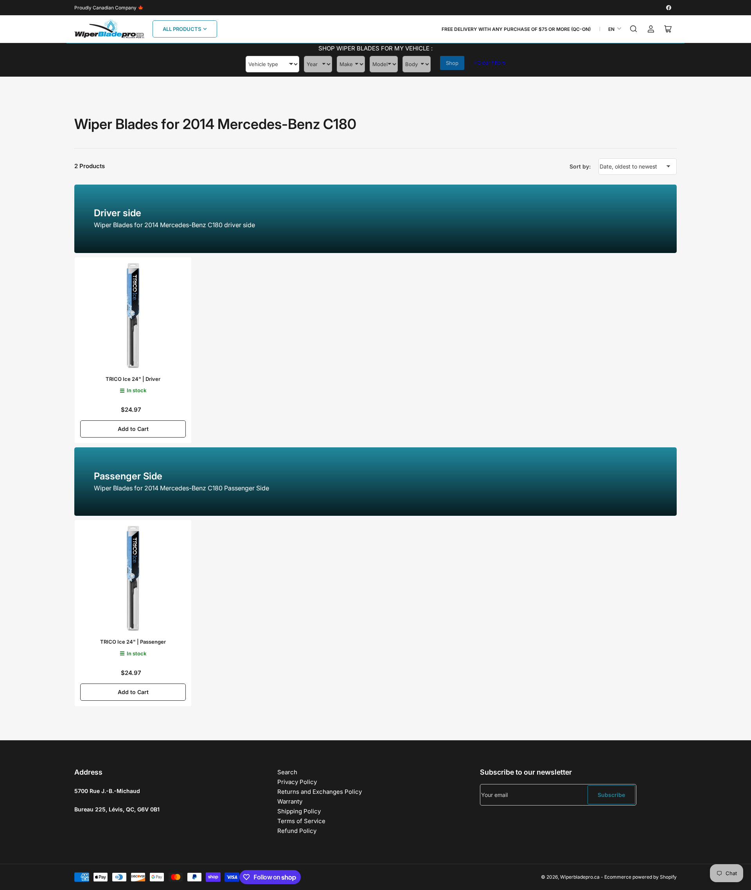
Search (287, 772)
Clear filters (489, 62)
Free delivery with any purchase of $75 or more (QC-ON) (516, 29)
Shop (452, 63)
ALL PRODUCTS (182, 29)
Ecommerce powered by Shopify (640, 877)
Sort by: (580, 166)
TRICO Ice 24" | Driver (133, 379)
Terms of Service (301, 821)
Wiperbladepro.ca (580, 877)
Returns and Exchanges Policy (319, 791)
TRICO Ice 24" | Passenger (133, 642)
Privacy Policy (297, 782)
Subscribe (611, 794)
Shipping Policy (299, 811)
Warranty (289, 801)
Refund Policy (296, 830)
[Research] (633, 29)
